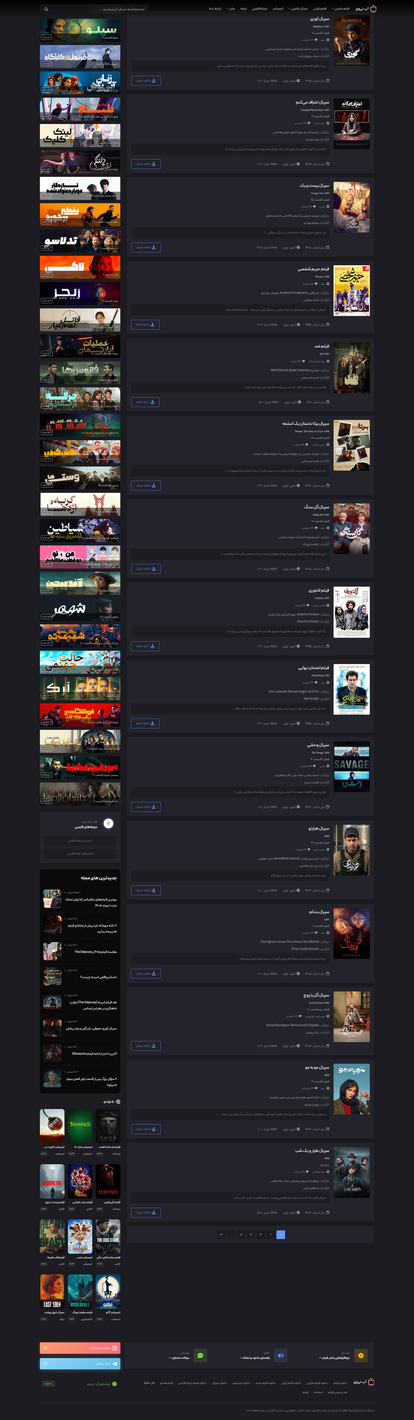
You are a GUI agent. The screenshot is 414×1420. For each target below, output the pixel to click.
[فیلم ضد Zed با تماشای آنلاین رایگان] (351, 367)
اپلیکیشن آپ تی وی (78, 1384)
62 (221, 1234)
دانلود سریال (143, 80)
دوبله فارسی (259, 8)
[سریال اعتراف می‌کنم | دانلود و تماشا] (351, 123)
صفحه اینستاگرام (101, 1348)
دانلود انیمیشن (241, 1383)
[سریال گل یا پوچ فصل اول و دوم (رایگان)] (351, 1016)
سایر (232, 8)
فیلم (305, 1392)
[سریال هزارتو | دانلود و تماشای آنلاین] (351, 850)
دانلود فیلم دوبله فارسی (192, 1383)
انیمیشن (278, 8)
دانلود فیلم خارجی (317, 1383)
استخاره (318, 1392)
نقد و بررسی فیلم (337, 1392)
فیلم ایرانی (319, 8)
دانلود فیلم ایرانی (291, 1383)
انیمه (243, 8)
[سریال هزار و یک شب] (351, 1172)
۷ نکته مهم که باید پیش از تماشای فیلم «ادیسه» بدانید (92, 928)
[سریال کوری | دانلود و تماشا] (351, 40)
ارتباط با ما (215, 8)
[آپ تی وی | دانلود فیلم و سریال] (366, 11)
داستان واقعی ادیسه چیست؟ (98, 977)
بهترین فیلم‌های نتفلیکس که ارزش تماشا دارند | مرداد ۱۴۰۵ (91, 902)
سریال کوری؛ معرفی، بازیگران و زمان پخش (91, 1028)
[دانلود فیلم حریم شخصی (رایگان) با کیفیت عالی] (351, 290)
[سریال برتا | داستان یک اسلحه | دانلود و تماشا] (351, 445)
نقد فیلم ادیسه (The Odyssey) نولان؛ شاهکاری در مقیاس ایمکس (93, 1005)
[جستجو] (46, 9)
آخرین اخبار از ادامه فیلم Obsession (94, 1053)
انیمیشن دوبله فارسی (80, 840)
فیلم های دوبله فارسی (80, 853)
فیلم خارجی (342, 8)
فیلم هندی (166, 1383)
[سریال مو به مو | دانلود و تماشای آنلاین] (351, 1089)
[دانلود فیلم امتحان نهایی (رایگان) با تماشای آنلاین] (351, 689)
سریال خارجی (300, 8)
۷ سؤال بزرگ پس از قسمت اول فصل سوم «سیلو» (92, 1082)
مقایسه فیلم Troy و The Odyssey (96, 952)
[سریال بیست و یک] (351, 207)
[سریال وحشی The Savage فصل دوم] (351, 766)
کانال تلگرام (103, 1364)
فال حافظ (149, 1383)
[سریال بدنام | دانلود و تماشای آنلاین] (351, 933)
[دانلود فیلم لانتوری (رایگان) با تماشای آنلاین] (351, 612)
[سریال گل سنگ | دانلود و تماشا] (351, 528)
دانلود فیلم (143, 324)
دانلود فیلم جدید (266, 1383)
